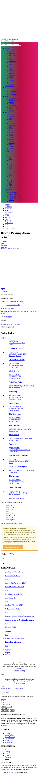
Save (17, 248)
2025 (10, 155)
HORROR (8, 207)
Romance (12, 75)
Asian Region (13, 107)
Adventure (12, 52)
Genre (7, 48)
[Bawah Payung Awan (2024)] (11, 324)
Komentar (8, 688)
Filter (17, 688)
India (10, 127)
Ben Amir (13, 311)
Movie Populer (9, 738)
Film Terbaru (13, 93)
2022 (10, 160)
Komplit (11, 103)
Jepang (11, 132)
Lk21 (6, 87)
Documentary (13, 61)
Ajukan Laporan (19, 683)
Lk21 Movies (13, 89)
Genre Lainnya (9, 86)
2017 (10, 169)
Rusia (10, 144)
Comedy (11, 57)
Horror (11, 70)
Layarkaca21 (10, 772)
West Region (13, 105)
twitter (7, 651)
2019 (10, 166)
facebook (8, 649)
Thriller (11, 80)
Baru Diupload (13, 100)
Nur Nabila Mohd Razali (24, 311)
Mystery (11, 73)
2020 (10, 164)
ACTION (8, 205)
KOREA (7, 215)
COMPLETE (9, 223)
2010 (10, 182)
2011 (10, 180)
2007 (10, 187)
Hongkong (12, 123)
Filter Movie (5, 710)
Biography (12, 55)
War (10, 82)
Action (11, 50)
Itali (10, 130)
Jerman (11, 121)
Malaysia (11, 137)
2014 (10, 175)
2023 (10, 159)
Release (11, 111)
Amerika (11, 114)
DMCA (11, 200)
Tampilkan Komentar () (13, 547)
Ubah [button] (11, 298)
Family (11, 64)
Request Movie (13, 194)
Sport (10, 78)
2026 (10, 153)
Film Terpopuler (14, 95)
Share (21, 688)
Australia (11, 116)
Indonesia (12, 125)
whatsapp (8, 654)
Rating (11, 109)
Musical (11, 71)
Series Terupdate (10, 737)
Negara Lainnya (10, 150)
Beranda (7, 733)
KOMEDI (8, 208)
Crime (11, 59)
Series (7, 96)
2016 (10, 171)
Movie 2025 (8, 740)
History (11, 68)
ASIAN (7, 217)
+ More (7, 191)
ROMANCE (9, 212)
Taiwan (11, 146)
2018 (10, 168)
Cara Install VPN (14, 196)
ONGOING (8, 221)
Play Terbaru (11, 248)
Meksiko (11, 139)
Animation (12, 54)
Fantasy (11, 66)
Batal (12, 710)
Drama (11, 62)
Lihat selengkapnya (7, 327)
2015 (10, 173)
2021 (10, 162)
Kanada (11, 134)
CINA (7, 214)
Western (11, 84)
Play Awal (4, 248)
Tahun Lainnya (9, 189)
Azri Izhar (11, 308)
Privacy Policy (13, 198)
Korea (11, 136)
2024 (10, 157)
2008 (10, 185)
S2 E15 (13, 688)
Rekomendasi (13, 193)
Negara (7, 112)
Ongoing (11, 102)
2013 (10, 176)
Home (3, 688)
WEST (7, 219)
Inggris (11, 128)
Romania (11, 143)
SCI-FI (7, 210)
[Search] (20, 41)
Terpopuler (12, 98)
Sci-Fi (11, 77)
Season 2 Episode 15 (13, 305)
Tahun (7, 152)
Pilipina (11, 141)
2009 (10, 184)
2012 (10, 178)
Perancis (11, 119)
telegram (7, 653)
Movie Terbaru (9, 735)
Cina (10, 118)
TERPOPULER (10, 228)
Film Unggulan (13, 91)
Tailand (11, 148)
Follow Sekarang (19, 671)
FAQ (10, 201)
